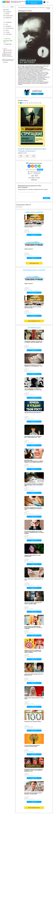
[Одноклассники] (32, 166)
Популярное (8, 11)
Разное (7, 30)
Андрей (26, 346)
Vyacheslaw (27, 583)
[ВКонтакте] (29, 166)
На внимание (8, 22)
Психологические (9, 28)
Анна (26, 369)
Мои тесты (7, 38)
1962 (33, 156)
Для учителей (8, 50)
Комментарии (8, 44)
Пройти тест (34, 234)
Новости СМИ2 (19, 206)
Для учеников (8, 52)
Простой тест (42, 7)
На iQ (6, 24)
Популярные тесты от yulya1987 (34, 270)
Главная (7, 9)
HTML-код (34, 179)
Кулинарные (8, 26)
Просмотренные (9, 15)
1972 (21, 156)
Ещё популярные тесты (34, 321)
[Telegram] (35, 166)
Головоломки (8, 34)
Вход (6, 62)
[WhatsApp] (39, 166)
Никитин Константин (29, 726)
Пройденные (8, 17)
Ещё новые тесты (34, 263)
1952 (27, 156)
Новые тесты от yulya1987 (34, 212)
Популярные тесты (34, 327)
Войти (48, 1)
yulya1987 (33, 7)
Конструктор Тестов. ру (18, 2)
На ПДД (7, 32)
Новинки (7, 13)
